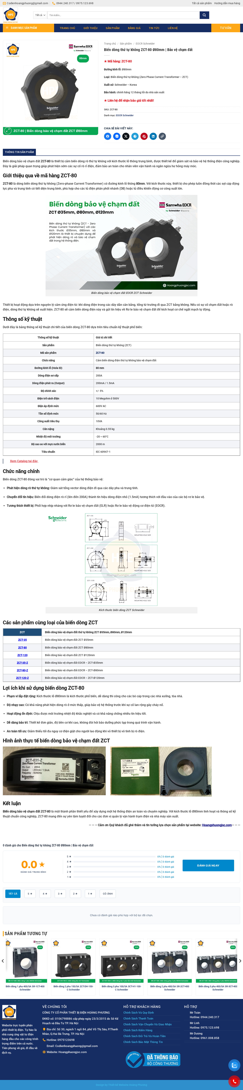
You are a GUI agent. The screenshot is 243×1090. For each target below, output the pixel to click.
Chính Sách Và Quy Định (138, 1012)
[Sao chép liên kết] (162, 136)
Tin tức (154, 28)
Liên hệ (173, 28)
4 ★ (45, 893)
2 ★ (75, 893)
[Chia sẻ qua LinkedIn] (153, 136)
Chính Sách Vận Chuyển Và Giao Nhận (147, 1024)
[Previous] (3, 968)
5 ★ (30, 893)
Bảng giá (134, 28)
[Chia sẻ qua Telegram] (135, 136)
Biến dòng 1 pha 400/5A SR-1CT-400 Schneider (25, 988)
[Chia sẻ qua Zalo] (116, 136)
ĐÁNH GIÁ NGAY (208, 865)
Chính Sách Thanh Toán (138, 1018)
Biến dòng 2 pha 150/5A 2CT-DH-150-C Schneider (73, 988)
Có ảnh (108, 893)
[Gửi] (204, 15)
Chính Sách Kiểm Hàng (137, 1030)
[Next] (240, 968)
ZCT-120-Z (22, 677)
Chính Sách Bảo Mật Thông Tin (143, 1042)
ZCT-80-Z (22, 670)
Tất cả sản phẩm (202, 3)
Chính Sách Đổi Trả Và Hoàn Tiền (144, 1036)
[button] (8, 130)
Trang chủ (67, 28)
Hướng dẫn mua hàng (227, 3)
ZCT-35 (22, 639)
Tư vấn (225, 28)
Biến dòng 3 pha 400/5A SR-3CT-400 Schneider (218, 988)
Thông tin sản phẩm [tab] (19, 152)
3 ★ (60, 893)
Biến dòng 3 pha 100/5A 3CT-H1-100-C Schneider (121, 988)
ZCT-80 (22, 647)
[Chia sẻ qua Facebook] (107, 136)
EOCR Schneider (145, 43)
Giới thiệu (91, 28)
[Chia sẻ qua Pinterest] (144, 136)
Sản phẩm (112, 28)
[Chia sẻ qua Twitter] (125, 136)
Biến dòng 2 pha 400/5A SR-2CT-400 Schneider (169, 988)
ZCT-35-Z (22, 662)
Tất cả (13, 893)
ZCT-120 (22, 655)
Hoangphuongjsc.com (217, 825)
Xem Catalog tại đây (24, 461)
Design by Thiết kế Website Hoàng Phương (121, 1085)
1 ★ (90, 893)
